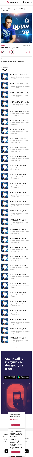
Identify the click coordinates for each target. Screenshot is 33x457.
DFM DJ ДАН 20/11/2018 (18, 229)
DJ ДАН (15, 9)
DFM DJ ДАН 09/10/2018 (18, 283)
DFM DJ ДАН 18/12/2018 (18, 193)
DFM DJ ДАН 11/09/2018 (18, 311)
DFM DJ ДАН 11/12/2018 (18, 202)
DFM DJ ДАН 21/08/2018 (18, 329)
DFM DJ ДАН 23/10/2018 (18, 265)
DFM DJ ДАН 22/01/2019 (18, 165)
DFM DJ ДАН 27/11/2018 (18, 220)
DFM (9, 9)
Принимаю (15, 425)
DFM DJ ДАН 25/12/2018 (18, 184)
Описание (4, 59)
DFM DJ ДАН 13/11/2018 (18, 238)
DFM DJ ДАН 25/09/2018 (18, 292)
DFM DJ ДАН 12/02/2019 (18, 138)
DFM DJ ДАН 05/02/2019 (18, 147)
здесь (20, 448)
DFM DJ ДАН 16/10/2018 (18, 274)
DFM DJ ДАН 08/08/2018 (18, 338)
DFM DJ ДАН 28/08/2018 (18, 320)
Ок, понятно (15, 452)
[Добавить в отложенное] (8, 52)
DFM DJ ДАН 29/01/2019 (18, 156)
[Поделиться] (12, 52)
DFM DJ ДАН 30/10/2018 (18, 256)
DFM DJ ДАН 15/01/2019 (18, 174)
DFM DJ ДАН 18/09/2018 (18, 302)
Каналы (3, 9)
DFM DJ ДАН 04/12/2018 (18, 211)
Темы (4, 437)
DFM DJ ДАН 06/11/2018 (18, 247)
